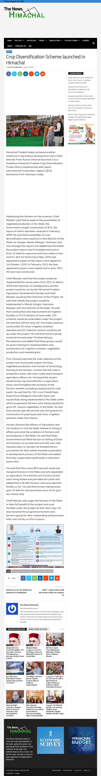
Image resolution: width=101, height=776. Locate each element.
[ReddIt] (31, 73)
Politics (18, 40)
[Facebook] (8, 73)
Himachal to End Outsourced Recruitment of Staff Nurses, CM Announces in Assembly (78, 89)
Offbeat (86, 40)
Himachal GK (20, 46)
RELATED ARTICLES (16, 629)
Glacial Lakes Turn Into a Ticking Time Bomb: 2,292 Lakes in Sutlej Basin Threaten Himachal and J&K (80, 80)
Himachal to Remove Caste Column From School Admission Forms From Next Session (80, 108)
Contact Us (78, 770)
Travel (41, 40)
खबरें (30, 46)
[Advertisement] (35, 97)
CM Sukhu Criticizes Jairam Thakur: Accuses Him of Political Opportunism (34, 681)
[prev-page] (60, 629)
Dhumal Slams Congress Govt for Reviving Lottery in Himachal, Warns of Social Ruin (34, 652)
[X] (14, 73)
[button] (93, 43)
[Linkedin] (25, 73)
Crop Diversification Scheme (21, 571)
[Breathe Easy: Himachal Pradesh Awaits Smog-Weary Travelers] (15, 668)
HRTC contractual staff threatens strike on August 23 (51, 592)
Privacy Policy (67, 770)
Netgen (17, 773)
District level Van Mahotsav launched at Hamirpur (19, 591)
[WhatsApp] (19, 73)
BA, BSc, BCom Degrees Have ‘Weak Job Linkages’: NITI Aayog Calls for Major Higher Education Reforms (81, 117)
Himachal (35, 571)
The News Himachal (15, 67)
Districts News (71, 40)
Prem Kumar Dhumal (46, 571)
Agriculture (54, 40)
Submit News (56, 770)
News (10, 40)
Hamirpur (30, 673)
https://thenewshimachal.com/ (29, 608)
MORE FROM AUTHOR (38, 629)
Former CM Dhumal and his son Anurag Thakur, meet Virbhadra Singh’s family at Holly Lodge (55, 709)
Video (10, 46)
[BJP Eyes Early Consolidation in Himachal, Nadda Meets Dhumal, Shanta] (55, 639)
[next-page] (62, 629)
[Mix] (42, 73)
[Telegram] (36, 73)
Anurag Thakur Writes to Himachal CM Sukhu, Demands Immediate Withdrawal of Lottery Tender (81, 98)
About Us (87, 770)
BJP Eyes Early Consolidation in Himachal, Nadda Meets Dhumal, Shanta (53, 652)
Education (31, 40)
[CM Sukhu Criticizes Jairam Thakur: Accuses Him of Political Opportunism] (35, 668)
